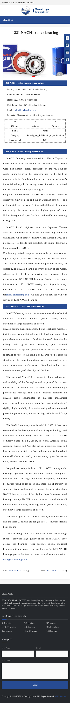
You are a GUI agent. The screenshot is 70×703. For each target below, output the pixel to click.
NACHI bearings (30, 631)
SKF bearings (7, 623)
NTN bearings (51, 631)
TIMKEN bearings (9, 627)
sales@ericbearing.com (25, 110)
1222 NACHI (53, 570)
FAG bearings (29, 623)
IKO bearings (7, 631)
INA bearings (51, 623)
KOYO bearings (52, 627)
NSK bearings (29, 627)
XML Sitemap (60, 696)
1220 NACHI (15, 570)
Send (35, 685)
